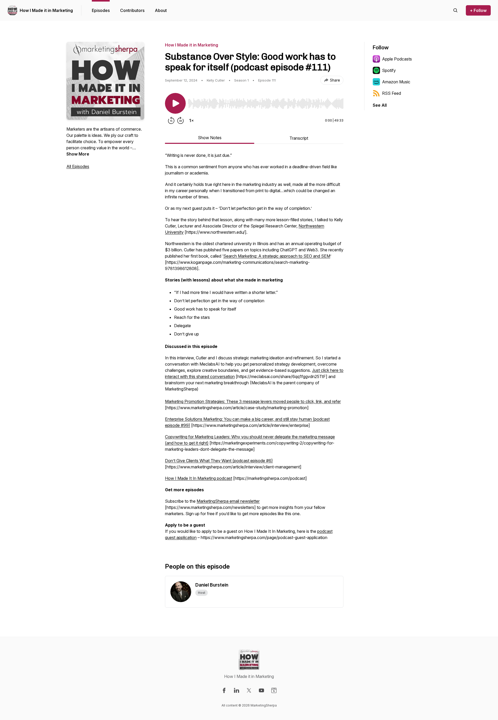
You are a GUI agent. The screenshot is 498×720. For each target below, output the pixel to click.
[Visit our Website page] (273, 690)
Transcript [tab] (298, 138)
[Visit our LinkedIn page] (236, 690)
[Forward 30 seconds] (180, 120)
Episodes (101, 10)
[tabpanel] (254, 349)
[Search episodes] (455, 10)
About (161, 10)
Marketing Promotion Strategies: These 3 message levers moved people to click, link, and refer (253, 401)
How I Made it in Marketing (46, 10)
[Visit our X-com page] (249, 690)
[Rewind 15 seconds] (171, 120)
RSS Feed (391, 93)
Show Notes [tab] (210, 137)
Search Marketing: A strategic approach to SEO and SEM (276, 256)
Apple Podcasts (397, 59)
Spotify (389, 70)
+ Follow (478, 10)
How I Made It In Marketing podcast (198, 478)
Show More (77, 154)
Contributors (132, 10)
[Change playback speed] (191, 120)
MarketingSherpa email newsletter (228, 501)
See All (380, 105)
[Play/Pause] (175, 103)
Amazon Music (396, 81)
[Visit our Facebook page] (224, 690)
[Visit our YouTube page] (261, 690)
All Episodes (77, 166)
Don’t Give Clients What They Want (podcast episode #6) (219, 460)
